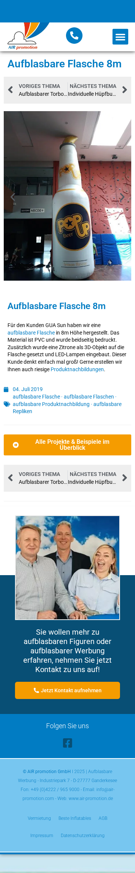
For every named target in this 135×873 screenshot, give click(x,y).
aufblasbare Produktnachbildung (51, 404)
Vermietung (39, 818)
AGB (103, 818)
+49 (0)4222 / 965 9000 (55, 789)
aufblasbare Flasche (31, 333)
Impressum (41, 835)
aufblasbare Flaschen (89, 397)
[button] (120, 37)
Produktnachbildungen (77, 369)
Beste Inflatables (74, 818)
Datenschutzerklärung (83, 835)
